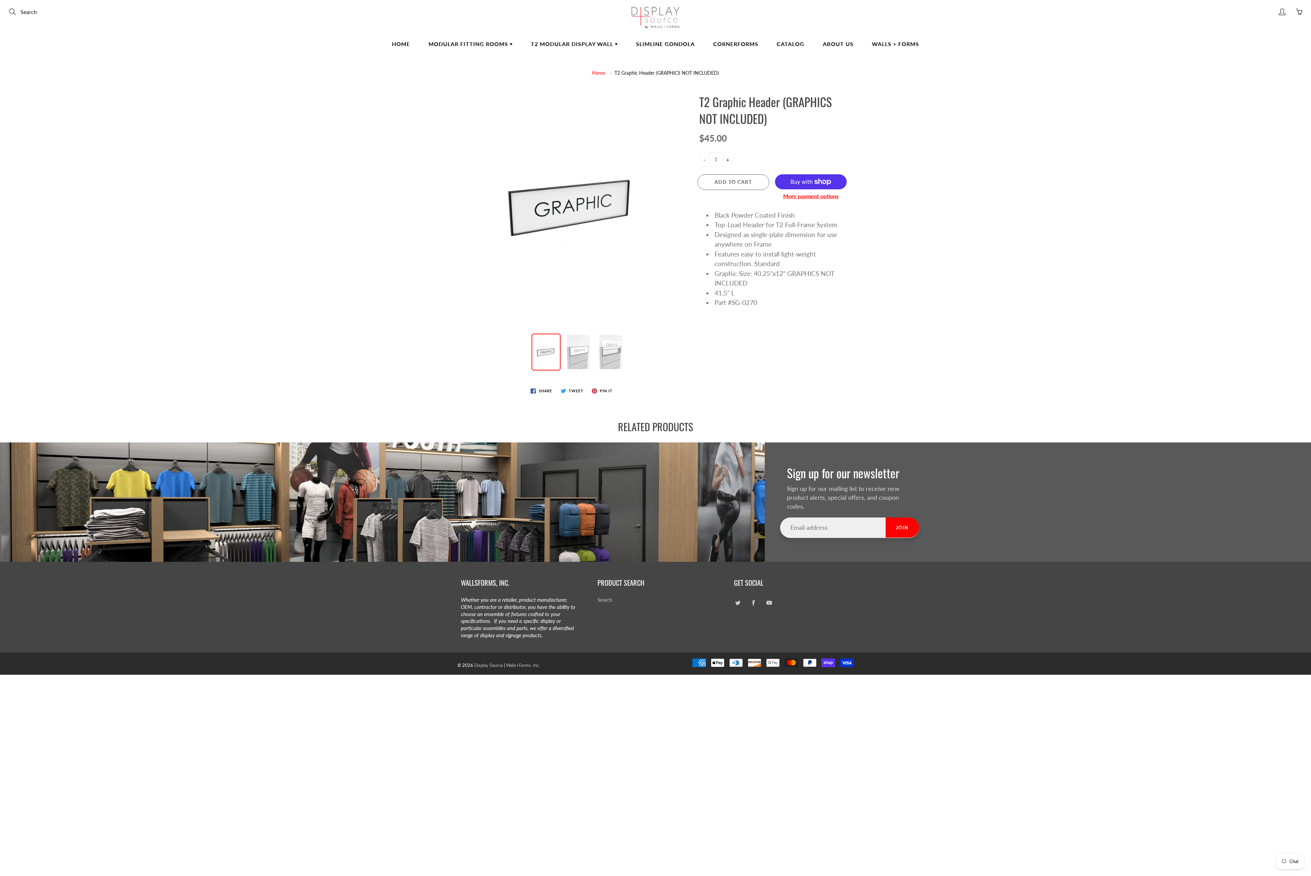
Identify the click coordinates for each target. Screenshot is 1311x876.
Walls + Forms (895, 44)
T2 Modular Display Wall (573, 44)
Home (401, 44)
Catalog (790, 44)
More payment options (810, 196)
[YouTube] (769, 603)
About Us (838, 44)
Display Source (488, 665)
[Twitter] (738, 603)
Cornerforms (735, 44)
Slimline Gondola (665, 44)
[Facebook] (753, 603)
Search (604, 600)
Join (902, 527)
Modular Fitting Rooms (469, 44)
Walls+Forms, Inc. (523, 665)
